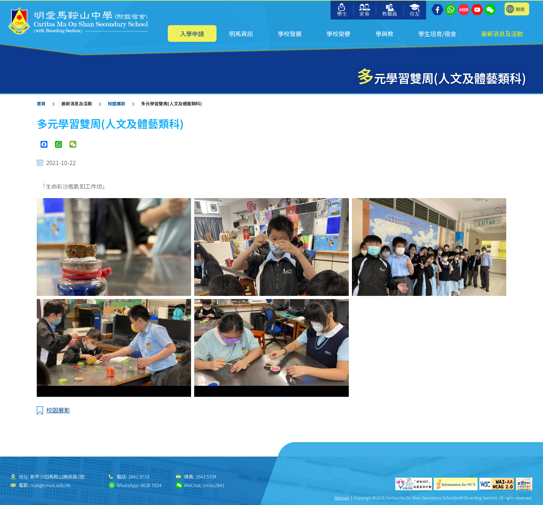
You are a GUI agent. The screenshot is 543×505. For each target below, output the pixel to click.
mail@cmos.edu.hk (50, 485)
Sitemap (341, 498)
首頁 (41, 103)
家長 (364, 13)
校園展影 (116, 103)
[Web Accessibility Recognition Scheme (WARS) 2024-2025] (524, 484)
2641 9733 (138, 476)
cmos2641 (214, 485)
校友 (415, 13)
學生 (342, 13)
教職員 (389, 13)
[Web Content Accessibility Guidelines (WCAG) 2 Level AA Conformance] (496, 484)
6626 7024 (151, 485)
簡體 (520, 9)
